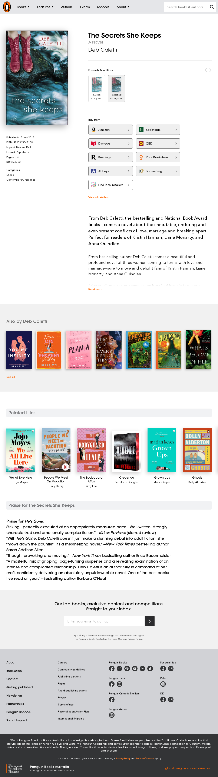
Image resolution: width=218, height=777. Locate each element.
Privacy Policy (135, 639)
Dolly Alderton (197, 482)
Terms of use (65, 704)
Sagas (10, 175)
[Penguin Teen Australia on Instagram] (119, 684)
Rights (61, 683)
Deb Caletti (102, 49)
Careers (62, 662)
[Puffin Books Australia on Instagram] (163, 684)
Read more (95, 289)
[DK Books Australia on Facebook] (163, 699)
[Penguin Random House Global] (18, 768)
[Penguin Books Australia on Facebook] (112, 668)
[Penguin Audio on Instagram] (112, 715)
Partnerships (15, 704)
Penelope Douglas (127, 482)
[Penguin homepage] (7, 6)
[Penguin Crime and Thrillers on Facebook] (112, 699)
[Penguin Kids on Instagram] (171, 668)
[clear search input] (212, 7)
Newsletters (14, 695)
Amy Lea (91, 486)
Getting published (19, 687)
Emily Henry (56, 486)
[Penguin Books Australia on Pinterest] (127, 668)
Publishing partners (69, 676)
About (10, 662)
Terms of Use (115, 639)
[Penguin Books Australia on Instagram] (119, 668)
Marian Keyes (162, 482)
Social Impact (16, 720)
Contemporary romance (20, 179)
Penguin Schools (18, 712)
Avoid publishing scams (72, 690)
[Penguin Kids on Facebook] (163, 668)
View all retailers (98, 197)
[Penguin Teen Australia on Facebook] (112, 684)
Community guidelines (71, 669)
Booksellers (14, 671)
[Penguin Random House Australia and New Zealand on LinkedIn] (142, 668)
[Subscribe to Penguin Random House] (150, 621)
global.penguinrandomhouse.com (188, 768)
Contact (12, 679)
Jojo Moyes (20, 482)
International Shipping (71, 718)
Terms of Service (145, 758)
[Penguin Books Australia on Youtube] (135, 668)
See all (10, 377)
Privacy (62, 697)
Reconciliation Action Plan (73, 711)
